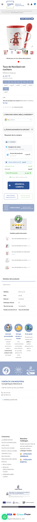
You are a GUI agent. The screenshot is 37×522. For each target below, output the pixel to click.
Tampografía (22, 306)
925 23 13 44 (6, 392)
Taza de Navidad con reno (19, 267)
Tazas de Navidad (23, 310)
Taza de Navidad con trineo (19, 260)
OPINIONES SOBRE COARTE (8, 475)
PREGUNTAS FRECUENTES (9, 459)
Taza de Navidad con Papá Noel (21, 252)
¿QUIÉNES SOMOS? (7, 440)
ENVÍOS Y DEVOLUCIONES (9, 451)
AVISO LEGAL (5, 445)
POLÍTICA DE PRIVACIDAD (9, 442)
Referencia (6, 73)
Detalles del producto (11, 279)
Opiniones (6, 284)
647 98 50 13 (6, 395)
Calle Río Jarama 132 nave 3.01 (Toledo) (12, 387)
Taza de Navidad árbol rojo (19, 238)
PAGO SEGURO (6, 456)
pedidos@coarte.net (10, 399)
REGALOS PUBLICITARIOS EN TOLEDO (8, 469)
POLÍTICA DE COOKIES (8, 448)
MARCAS (4, 462)
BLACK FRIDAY (7, 464)
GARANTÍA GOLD (7, 453)
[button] (18, 129)
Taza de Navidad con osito (19, 245)
